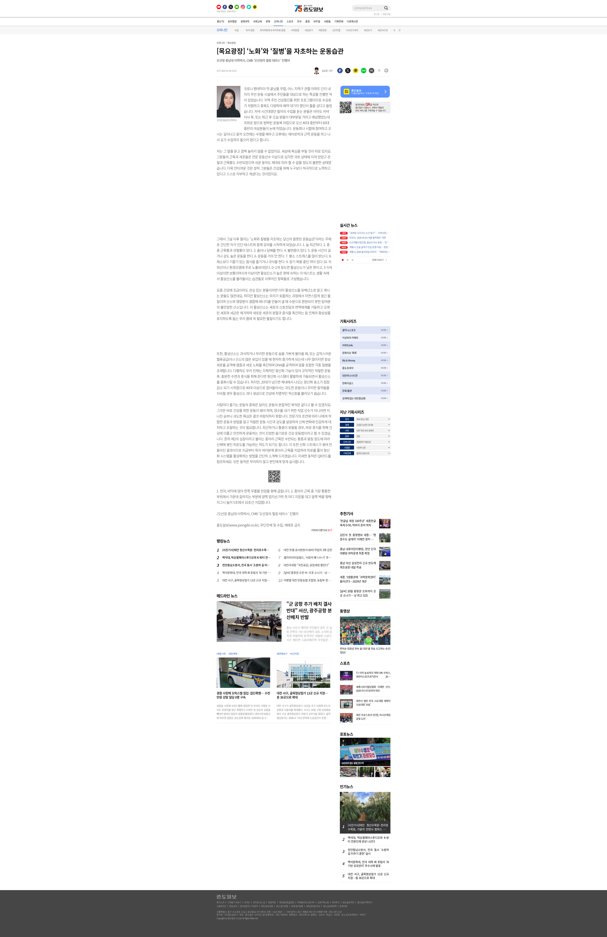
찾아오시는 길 (259, 902)
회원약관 (272, 902)
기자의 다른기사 (321, 530)
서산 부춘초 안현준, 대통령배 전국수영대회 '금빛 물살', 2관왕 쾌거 (369, 242)
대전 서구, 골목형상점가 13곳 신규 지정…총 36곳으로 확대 (246, 580)
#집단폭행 (233, 653)
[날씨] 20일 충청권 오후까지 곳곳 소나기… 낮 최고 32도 (358, 593)
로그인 (376, 14)
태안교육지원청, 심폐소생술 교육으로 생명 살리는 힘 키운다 (369, 247)
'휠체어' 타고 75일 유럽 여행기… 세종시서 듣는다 (369, 237)
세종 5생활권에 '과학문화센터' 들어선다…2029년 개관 (358, 579)
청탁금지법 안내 (313, 906)
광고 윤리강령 (282, 906)
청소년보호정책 (329, 906)
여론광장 (322, 30)
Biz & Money (348, 360)
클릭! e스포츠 (349, 330)
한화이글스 (347, 383)
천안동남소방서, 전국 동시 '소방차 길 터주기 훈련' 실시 (246, 565)
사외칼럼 (295, 30)
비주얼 (316, 21)
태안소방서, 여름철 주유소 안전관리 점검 (368, 252)
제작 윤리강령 (267, 906)
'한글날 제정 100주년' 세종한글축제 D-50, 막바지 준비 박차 (358, 523)
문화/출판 (347, 391)
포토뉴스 (346, 734)
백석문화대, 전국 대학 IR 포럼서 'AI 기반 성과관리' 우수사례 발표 (246, 573)
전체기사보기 (377, 259)
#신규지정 (294, 653)
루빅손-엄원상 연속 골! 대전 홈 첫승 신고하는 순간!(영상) (365, 650)
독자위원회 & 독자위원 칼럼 (272, 30)
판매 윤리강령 (297, 906)
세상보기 (368, 30)
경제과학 (244, 21)
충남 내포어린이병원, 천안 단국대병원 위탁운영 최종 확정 (358, 551)
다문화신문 (352, 21)
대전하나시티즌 (350, 375)
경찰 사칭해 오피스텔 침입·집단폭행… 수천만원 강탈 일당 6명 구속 (243, 695)
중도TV (220, 21)
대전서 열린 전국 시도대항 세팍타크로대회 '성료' (373, 702)
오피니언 (278, 21)
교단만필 (336, 30)
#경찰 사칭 (221, 653)
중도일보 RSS (348, 902)
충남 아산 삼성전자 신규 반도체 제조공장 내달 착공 (358, 565)
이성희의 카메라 (350, 337)
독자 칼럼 (250, 30)
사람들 (327, 21)
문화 (268, 21)
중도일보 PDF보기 (364, 902)
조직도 (247, 902)
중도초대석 (347, 368)
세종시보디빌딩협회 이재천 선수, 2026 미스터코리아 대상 (373, 688)
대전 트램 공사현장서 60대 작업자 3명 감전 (308, 550)
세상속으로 (382, 30)
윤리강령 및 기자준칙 (249, 906)
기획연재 (338, 21)
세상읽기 (309, 30)
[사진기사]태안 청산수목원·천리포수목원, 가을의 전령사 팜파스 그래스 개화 (246, 550)
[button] (394, 31)
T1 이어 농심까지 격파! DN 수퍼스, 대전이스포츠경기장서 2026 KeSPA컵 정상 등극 (373, 674)
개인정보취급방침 (286, 902)
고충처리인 (221, 906)
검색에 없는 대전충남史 (353, 398)
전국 (299, 21)
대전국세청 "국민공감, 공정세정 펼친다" (306, 565)
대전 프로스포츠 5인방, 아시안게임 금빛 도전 (373, 716)
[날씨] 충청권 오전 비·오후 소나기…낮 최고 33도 (308, 573)
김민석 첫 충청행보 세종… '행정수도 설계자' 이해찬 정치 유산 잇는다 (358, 537)
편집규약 (233, 906)
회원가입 (386, 14)
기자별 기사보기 (234, 902)
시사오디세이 (352, 30)
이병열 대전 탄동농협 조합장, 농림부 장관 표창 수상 (308, 580)
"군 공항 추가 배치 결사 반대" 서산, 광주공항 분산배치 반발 (309, 610)
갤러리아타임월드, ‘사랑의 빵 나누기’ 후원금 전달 (308, 557)
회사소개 (220, 902)
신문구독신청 (323, 902)
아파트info (347, 345)
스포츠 (290, 21)
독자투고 (336, 902)
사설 (236, 30)
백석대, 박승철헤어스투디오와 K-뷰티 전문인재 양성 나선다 (246, 557)
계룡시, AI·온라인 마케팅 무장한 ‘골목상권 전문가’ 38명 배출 (369, 233)
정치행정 (232, 21)
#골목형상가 (282, 653)
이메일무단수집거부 (305, 902)
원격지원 (343, 906)
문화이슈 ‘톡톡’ (349, 353)
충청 (307, 21)
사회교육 (257, 21)
